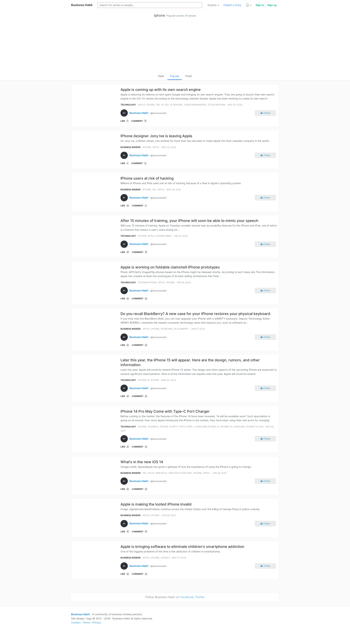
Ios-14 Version (173, 104)
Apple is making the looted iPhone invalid (156, 504)
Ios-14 (160, 104)
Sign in (260, 5)
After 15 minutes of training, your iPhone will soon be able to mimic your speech (189, 220)
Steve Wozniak (216, 104)
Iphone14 (153, 426)
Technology (128, 104)
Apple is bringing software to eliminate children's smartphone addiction (182, 546)
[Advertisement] (175, 46)
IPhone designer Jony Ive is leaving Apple (156, 136)
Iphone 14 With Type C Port (176, 426)
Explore (212, 5)
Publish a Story (232, 5)
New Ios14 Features (180, 473)
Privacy (96, 622)
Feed (161, 76)
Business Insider (130, 147)
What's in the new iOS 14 (141, 462)
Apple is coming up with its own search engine (160, 89)
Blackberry (181, 328)
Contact (76, 622)
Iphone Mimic (164, 236)
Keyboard (167, 328)
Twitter (200, 597)
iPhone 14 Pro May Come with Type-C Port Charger (165, 411)
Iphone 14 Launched (233, 426)
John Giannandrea (195, 104)
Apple (141, 104)
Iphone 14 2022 (254, 426)
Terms (86, 622)
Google (165, 557)
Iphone (159, 15)
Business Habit (81, 5)
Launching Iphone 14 (206, 426)
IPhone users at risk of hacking (147, 178)
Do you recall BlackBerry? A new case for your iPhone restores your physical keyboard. (195, 314)
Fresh (188, 76)
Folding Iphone (147, 282)
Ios (154, 189)
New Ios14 (161, 473)
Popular (174, 76)
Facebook (186, 597)
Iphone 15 (143, 380)
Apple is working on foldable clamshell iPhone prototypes (170, 267)
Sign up (272, 5)
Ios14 (151, 473)
